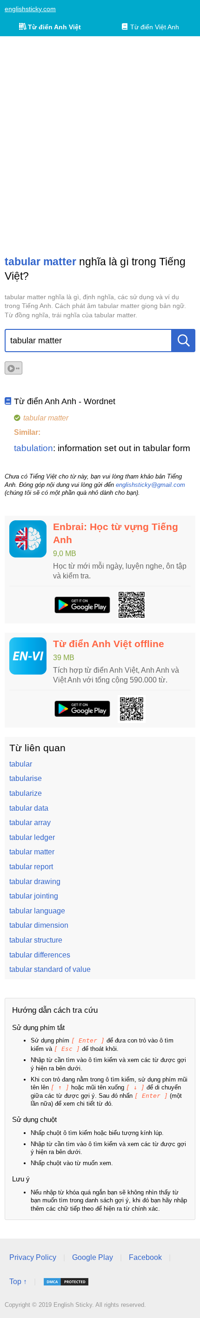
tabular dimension (38, 925)
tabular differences (39, 955)
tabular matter (31, 852)
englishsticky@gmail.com (150, 484)
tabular (20, 764)
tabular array (30, 822)
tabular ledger (32, 837)
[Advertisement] (100, 145)
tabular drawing (34, 881)
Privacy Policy (32, 1257)
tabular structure (35, 940)
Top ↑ (18, 1281)
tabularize (25, 793)
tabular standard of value (50, 969)
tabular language (37, 911)
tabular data (28, 808)
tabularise (25, 778)
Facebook (145, 1257)
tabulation (33, 448)
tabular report (31, 867)
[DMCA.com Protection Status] (66, 1281)
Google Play (92, 1257)
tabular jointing (33, 896)
